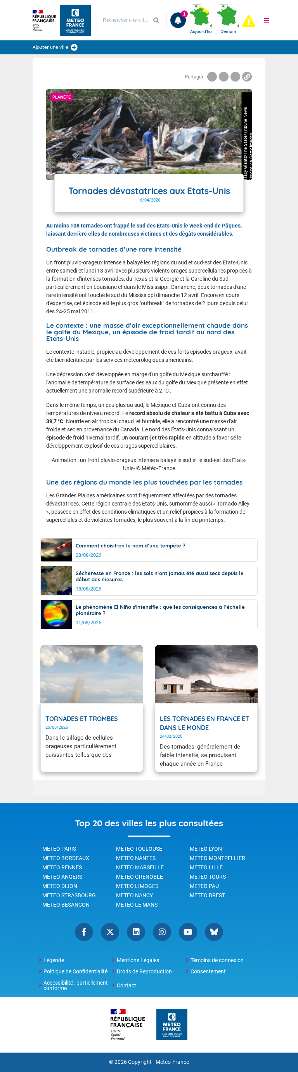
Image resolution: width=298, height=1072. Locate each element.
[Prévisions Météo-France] (75, 20)
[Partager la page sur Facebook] (212, 77)
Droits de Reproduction (144, 971)
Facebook (84, 932)
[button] (266, 20)
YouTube (188, 932)
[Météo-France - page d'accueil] (171, 1025)
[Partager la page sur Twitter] (224, 77)
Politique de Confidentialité (75, 971)
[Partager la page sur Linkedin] (235, 77)
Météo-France (172, 1062)
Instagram (162, 932)
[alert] (248, 21)
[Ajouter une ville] (74, 47)
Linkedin (136, 932)
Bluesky (214, 932)
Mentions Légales (138, 960)
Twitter (110, 932)
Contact (126, 985)
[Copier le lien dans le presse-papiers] (247, 77)
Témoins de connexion (217, 960)
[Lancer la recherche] (156, 20)
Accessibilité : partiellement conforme (75, 985)
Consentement (208, 971)
